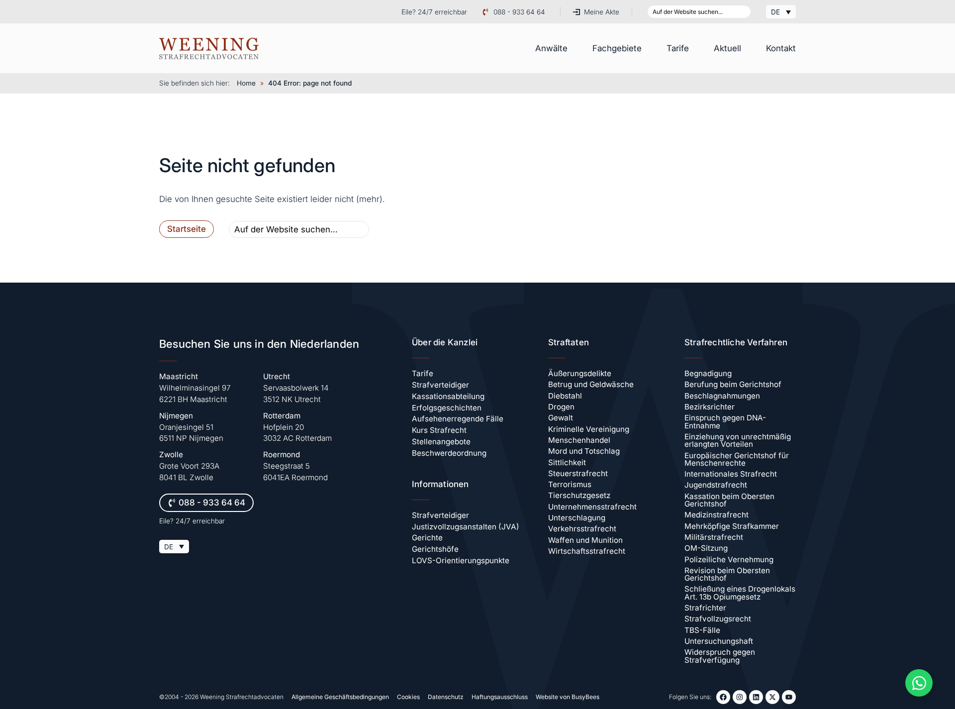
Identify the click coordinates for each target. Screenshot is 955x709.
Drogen (561, 406)
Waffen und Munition (585, 540)
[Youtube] (789, 697)
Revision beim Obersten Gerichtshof (727, 574)
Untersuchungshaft (718, 641)
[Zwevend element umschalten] (919, 683)
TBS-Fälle (702, 630)
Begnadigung (708, 373)
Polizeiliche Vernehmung (728, 559)
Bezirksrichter (709, 406)
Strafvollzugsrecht (717, 618)
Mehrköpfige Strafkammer (731, 526)
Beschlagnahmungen (722, 396)
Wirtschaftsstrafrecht (586, 551)
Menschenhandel (579, 440)
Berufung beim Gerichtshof (732, 384)
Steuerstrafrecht (578, 473)
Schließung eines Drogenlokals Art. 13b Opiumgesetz (739, 592)
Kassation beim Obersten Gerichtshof (729, 500)
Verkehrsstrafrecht (582, 528)
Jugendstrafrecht (715, 485)
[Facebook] (723, 697)
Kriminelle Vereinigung (588, 429)
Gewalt (560, 417)
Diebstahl (565, 396)
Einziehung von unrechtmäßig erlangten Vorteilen (737, 440)
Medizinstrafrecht (716, 514)
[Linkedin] (756, 697)
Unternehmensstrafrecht (592, 506)
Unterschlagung (576, 517)
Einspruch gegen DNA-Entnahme (725, 421)
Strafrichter (705, 607)
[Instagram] (740, 697)
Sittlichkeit (567, 462)
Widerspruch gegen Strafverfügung (719, 655)
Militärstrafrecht (713, 537)
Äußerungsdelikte (579, 373)
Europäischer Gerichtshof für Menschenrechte (736, 459)
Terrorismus (569, 484)
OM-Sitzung (706, 548)
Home (246, 83)
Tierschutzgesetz (579, 495)
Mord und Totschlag (584, 451)
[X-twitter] (772, 697)
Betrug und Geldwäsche (591, 384)
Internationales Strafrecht (730, 474)
